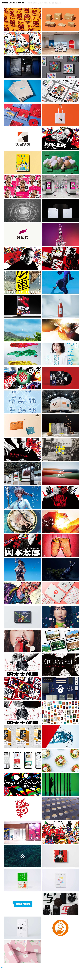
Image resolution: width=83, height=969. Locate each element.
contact (58, 2)
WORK (30, 2)
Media (46, 2)
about (40, 2)
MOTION (51, 2)
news (35, 2)
